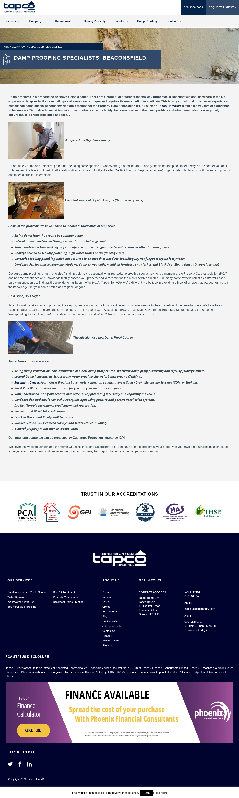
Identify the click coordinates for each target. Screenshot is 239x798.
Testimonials (109, 621)
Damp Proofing (147, 21)
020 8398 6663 (193, 7)
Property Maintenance (66, 596)
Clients (106, 606)
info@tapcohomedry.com (199, 608)
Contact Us (173, 21)
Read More (160, 792)
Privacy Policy (110, 640)
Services (10, 21)
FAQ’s (105, 601)
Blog (105, 616)
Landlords (121, 21)
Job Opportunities (112, 626)
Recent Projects (111, 611)
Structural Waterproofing (21, 606)
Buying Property (94, 21)
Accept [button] (146, 792)
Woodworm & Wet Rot (20, 601)
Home (6, 47)
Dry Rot (120, 170)
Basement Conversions (30, 382)
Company (35, 21)
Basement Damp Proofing (68, 601)
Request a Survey (222, 7)
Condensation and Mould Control (26, 592)
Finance (107, 635)
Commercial (63, 21)
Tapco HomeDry (169, 105)
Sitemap (107, 645)
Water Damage (16, 596)
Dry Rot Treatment (64, 592)
